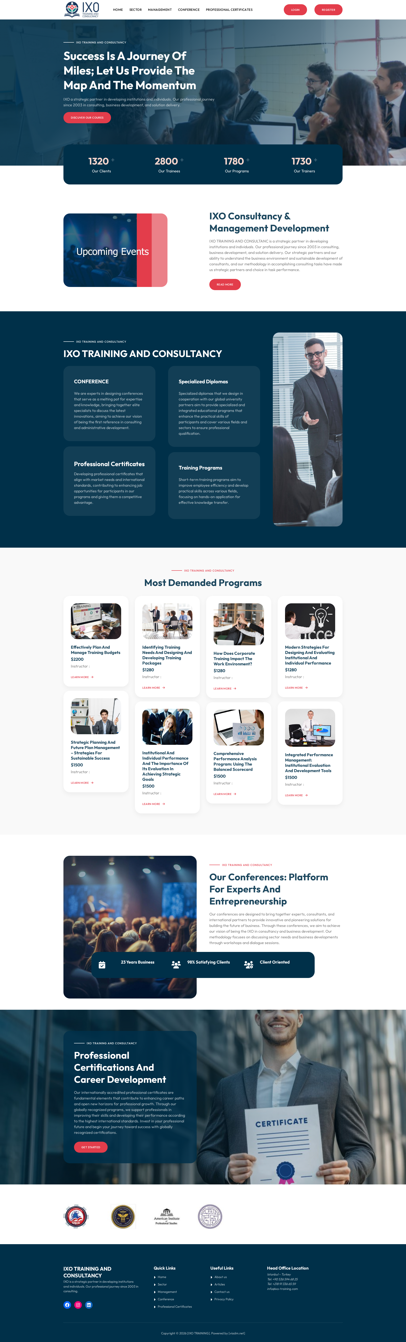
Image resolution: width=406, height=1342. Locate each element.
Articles (219, 1284)
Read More (225, 284)
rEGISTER (328, 9)
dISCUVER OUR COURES (87, 117)
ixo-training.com (286, 1289)
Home (118, 10)
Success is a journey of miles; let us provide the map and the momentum (129, 70)
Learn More (80, 677)
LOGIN (295, 9)
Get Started (90, 1147)
